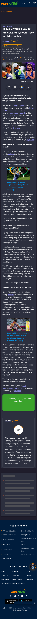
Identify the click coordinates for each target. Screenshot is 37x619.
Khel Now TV (31, 579)
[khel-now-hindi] (34, 3)
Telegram (17, 391)
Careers (15, 571)
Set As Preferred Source (14, 46)
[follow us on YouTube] (22, 596)
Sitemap (29, 575)
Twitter (11, 388)
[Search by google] (24, 3)
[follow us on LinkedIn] (26, 596)
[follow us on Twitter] (18, 596)
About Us (4, 575)
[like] (8, 87)
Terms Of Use (6, 583)
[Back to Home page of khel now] (9, 3)
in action (12, 110)
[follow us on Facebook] (10, 596)
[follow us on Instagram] (14, 596)
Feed (28, 571)
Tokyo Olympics (7, 26)
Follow (14, 41)
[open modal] (33, 566)
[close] (34, 603)
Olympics (16, 128)
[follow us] (21, 87)
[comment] (15, 87)
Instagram (19, 388)
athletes (11, 295)
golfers (11, 154)
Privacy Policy (17, 579)
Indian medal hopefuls (17, 113)
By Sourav (6, 41)
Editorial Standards (18, 583)
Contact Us (5, 579)
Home (3, 571)
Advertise (15, 575)
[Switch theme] (29, 3)
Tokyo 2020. (14, 115)
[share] (28, 87)
